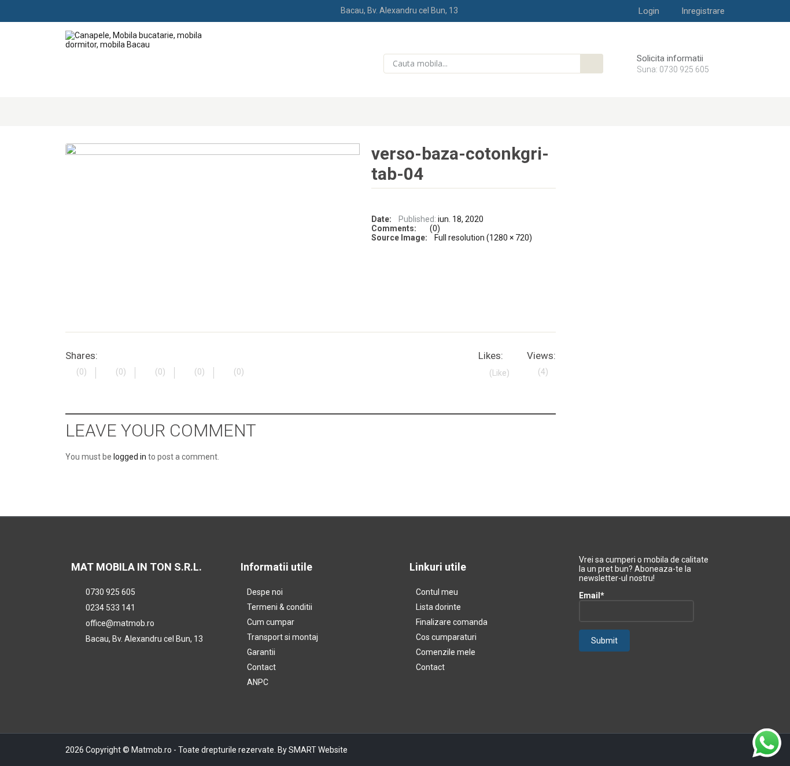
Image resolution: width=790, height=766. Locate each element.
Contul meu (437, 592)
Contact (261, 667)
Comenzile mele (445, 652)
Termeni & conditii (279, 607)
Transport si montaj (282, 637)
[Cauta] (591, 63)
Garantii (261, 652)
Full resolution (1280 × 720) (483, 237)
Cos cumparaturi (446, 637)
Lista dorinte (438, 607)
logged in (129, 456)
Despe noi (265, 592)
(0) (435, 228)
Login (648, 11)
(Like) (499, 373)
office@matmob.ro (120, 623)
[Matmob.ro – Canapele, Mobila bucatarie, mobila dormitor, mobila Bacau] (141, 39)
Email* (591, 595)
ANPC (257, 682)
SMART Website (318, 749)
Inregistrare (703, 11)
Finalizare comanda (452, 622)
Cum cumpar (270, 622)
